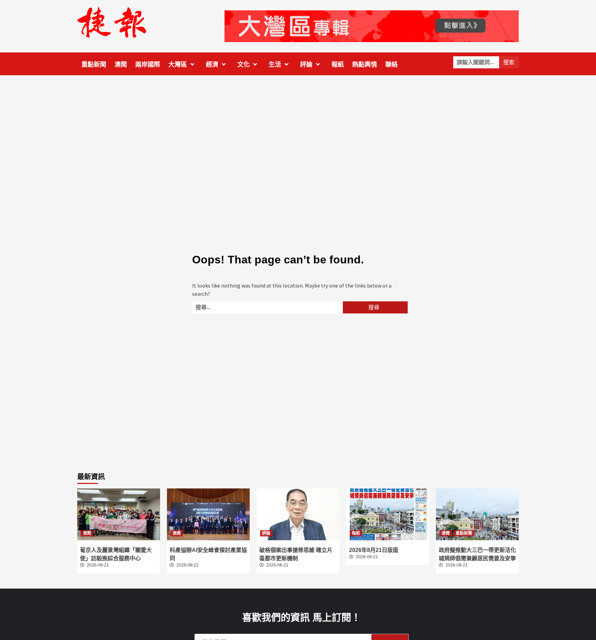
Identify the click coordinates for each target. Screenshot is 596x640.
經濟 (212, 64)
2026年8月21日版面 (373, 550)
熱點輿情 (364, 64)
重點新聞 (93, 64)
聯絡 (391, 64)
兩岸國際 (147, 64)
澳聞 (121, 64)
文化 (243, 64)
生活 (275, 64)
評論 (306, 64)
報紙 (337, 64)
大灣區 (177, 64)
